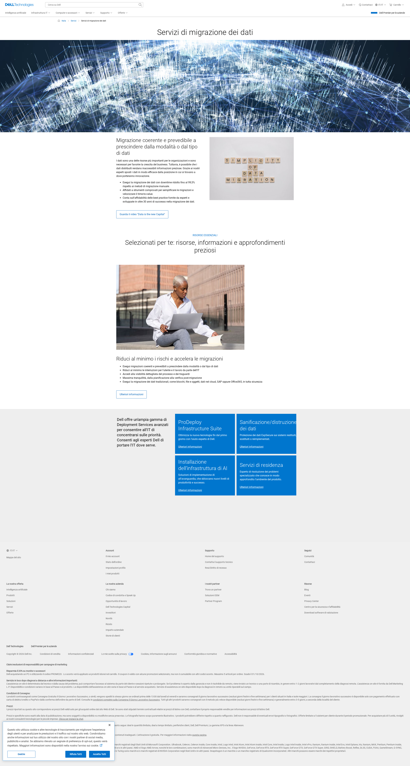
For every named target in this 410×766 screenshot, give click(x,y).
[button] (349, 4)
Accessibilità (231, 654)
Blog (306, 589)
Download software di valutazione (321, 612)
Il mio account (113, 556)
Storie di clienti (113, 635)
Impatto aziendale (115, 630)
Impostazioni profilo (116, 568)
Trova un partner (213, 589)
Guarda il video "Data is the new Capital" (142, 214)
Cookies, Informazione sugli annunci (159, 654)
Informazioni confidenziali (81, 654)
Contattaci (309, 562)
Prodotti (10, 595)
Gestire (21, 754)
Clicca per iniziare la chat (71, 719)
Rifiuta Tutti (76, 754)
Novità (109, 618)
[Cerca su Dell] (140, 4)
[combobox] (94, 4)
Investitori (111, 612)
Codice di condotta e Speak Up (121, 595)
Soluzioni (10, 601)
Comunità (309, 556)
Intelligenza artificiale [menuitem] (15, 13)
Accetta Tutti (99, 754)
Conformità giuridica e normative (200, 654)
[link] (365, 4)
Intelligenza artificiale (16, 589)
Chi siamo (110, 589)
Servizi (9, 607)
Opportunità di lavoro (116, 601)
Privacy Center (311, 601)
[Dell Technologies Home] (19, 4)
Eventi (307, 595)
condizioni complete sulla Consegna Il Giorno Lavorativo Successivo (126, 699)
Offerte (9, 612)
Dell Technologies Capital (118, 607)
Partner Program (213, 601)
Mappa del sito (13, 557)
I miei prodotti (112, 573)
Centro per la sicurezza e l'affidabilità (322, 607)
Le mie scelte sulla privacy (114, 654)
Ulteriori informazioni (131, 394)
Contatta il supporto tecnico (219, 562)
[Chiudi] (109, 725)
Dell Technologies (14, 646)
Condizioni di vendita (50, 654)
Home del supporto (214, 556)
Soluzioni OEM (212, 595)
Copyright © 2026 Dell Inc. (19, 654)
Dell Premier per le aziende (392, 13)
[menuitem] (41, 13)
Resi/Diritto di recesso (216, 568)
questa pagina (199, 735)
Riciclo (109, 624)
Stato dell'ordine (114, 562)
